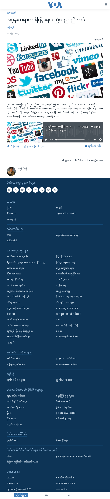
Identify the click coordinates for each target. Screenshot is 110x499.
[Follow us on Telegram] (35, 189)
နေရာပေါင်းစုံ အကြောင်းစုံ (67, 325)
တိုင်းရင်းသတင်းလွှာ (65, 302)
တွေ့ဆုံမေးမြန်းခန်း (14, 424)
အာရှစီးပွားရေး (62, 279)
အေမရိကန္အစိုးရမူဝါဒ (65, 477)
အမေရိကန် (11, 219)
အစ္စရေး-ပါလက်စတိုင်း (66, 213)
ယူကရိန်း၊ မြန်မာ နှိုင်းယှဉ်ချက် (20, 331)
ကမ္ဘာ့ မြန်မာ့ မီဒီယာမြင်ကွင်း (18, 296)
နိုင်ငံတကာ (11, 213)
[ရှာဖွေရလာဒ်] (91, 495)
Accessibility (61, 489)
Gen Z (59, 319)
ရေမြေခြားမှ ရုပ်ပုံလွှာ (65, 395)
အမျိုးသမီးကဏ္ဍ (63, 291)
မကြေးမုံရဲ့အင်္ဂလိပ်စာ (16, 364)
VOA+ (9, 456)
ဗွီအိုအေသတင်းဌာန (57, 130)
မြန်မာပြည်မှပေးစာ (64, 256)
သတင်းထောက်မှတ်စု (16, 285)
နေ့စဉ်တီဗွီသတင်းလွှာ (16, 395)
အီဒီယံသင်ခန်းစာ (14, 358)
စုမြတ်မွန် (10, 27)
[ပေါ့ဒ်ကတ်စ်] (48, 189)
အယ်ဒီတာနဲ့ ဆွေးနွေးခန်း (17, 256)
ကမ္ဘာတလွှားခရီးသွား (65, 268)
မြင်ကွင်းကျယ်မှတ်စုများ (66, 262)
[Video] (46, 495)
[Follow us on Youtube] (22, 189)
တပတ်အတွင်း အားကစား (17, 319)
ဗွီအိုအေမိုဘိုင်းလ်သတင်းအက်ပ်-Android (73, 456)
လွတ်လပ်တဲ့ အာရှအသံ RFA (19, 489)
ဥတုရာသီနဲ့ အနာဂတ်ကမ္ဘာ (18, 308)
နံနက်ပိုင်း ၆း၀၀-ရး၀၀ (16, 380)
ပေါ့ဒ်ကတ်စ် (12, 241)
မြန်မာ (9, 207)
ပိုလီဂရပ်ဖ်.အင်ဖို (63, 401)
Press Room (12, 483)
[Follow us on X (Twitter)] (15, 189)
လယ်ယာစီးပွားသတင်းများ (18, 325)
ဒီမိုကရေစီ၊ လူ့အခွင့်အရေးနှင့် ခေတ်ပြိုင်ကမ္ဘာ (26, 262)
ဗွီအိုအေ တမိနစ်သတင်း (66, 413)
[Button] (98, 40)
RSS (9, 235)
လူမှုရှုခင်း (11, 342)
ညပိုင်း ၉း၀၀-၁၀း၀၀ (65, 380)
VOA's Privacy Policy (65, 483)
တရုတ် (59, 207)
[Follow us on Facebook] (9, 189)
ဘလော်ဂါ (11, 13)
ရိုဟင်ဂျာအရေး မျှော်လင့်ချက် (69, 296)
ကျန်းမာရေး (61, 285)
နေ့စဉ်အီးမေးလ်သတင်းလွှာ (67, 235)
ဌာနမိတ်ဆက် (12, 440)
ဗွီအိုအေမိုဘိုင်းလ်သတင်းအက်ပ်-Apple (23, 462)
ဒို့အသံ (59, 331)
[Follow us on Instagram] (29, 189)
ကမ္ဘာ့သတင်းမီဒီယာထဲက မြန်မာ (20, 291)
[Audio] (69, 495)
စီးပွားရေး (11, 314)
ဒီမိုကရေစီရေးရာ (14, 274)
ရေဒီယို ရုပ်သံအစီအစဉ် (17, 401)
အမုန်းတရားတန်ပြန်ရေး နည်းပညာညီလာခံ (67, 126)
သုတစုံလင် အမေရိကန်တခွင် (68, 314)
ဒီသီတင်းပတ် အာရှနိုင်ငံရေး (68, 274)
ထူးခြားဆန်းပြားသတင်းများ (18, 337)
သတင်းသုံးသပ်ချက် (15, 268)
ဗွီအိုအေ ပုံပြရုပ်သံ (64, 407)
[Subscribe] (55, 189)
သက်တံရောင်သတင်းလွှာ (67, 337)
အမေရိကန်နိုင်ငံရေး (15, 279)
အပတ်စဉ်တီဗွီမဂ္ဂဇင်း (15, 407)
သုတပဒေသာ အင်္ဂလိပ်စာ (66, 364)
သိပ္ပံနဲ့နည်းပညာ (13, 302)
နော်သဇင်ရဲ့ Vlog (63, 418)
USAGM (10, 477)
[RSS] (42, 189)
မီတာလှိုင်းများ (62, 440)
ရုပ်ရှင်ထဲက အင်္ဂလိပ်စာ (66, 358)
